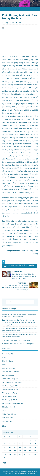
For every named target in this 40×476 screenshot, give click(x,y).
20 (20, 451)
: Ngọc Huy (23, 471)
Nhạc (4, 410)
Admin (19, 23)
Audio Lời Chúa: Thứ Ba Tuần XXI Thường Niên (18, 343)
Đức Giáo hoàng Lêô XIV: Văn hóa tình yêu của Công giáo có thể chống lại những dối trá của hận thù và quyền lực (19, 322)
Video (4, 364)
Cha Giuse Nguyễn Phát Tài (11, 386)
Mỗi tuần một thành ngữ (10, 389)
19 (15, 451)
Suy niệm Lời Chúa (8, 368)
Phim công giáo (7, 417)
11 (10, 447)
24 (5, 454)
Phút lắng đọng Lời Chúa (10, 371)
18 (10, 451)
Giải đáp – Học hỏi (8, 407)
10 (5, 447)
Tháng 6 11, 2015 (9, 23)
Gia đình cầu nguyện (9, 396)
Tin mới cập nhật (7, 354)
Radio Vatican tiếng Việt (10, 379)
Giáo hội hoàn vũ (8, 375)
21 (25, 451)
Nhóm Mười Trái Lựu (9, 414)
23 (35, 451)
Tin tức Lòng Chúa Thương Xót (12, 403)
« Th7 (4, 463)
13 (20, 447)
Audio (4, 357)
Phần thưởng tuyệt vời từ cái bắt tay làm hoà (19, 266)
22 (30, 451)
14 (25, 447)
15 (30, 447)
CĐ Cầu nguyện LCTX (9, 400)
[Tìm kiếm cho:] (20, 302)
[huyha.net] (20, 5)
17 (5, 451)
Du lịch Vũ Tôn (7, 421)
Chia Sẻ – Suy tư (8, 361)
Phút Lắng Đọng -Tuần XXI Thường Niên (16, 340)
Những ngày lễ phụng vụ (10, 393)
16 (35, 447)
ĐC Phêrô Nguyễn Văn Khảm (12, 382)
